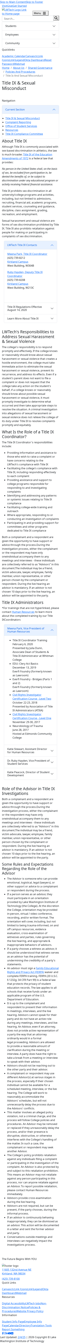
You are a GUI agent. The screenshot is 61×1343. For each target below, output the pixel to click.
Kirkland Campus (17, 262)
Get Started (20, 6)
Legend (19, 60)
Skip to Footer (34, 2)
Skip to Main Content (13, 2)
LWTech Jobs (33, 1303)
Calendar (13, 1325)
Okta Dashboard (34, 60)
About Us (18, 68)
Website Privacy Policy (29, 1311)
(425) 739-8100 (11, 1279)
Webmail (19, 64)
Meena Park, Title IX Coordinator (27, 254)
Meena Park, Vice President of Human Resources (25, 630)
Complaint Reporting (18, 122)
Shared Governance (40, 68)
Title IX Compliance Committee (24, 134)
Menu (38, 13)
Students (10, 26)
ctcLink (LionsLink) (22, 1289)
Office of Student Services (21, 126)
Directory (25, 1325)
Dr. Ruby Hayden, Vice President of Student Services (28, 762)
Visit (4, 6)
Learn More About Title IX (23, 318)
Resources (11, 130)
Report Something (13, 1329)
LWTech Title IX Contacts (22, 245)
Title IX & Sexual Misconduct (22, 118)
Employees (12, 34)
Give (10, 6)
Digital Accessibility (13, 1303)
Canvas (30, 56)
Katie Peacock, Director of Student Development (28, 773)
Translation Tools (41, 1325)
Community (12, 43)
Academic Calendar (14, 56)
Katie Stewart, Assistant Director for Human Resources (27, 750)
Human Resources (23, 612)
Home (5, 68)
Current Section (15, 109)
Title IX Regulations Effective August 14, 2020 (24, 308)
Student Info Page (13, 1321)
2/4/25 (22, 1337)
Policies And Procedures (20, 72)
